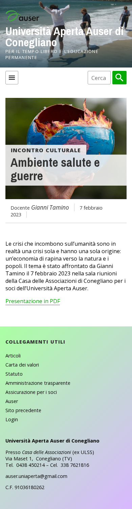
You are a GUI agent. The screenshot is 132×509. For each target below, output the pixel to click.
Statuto (14, 374)
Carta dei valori (22, 364)
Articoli (13, 355)
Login (11, 419)
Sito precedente (23, 410)
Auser (11, 401)
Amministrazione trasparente (37, 383)
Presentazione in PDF (32, 301)
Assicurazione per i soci (31, 392)
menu (12, 78)
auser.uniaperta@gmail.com (36, 476)
